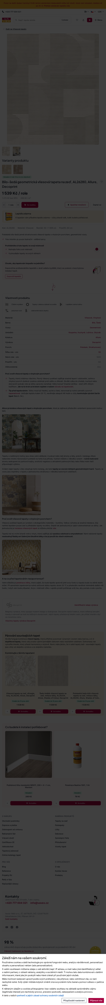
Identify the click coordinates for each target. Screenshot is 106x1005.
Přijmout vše (96, 1000)
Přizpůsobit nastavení (74, 1000)
